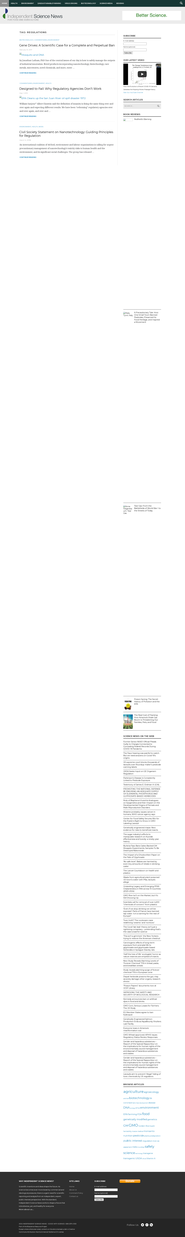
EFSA (138, 1108)
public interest (132, 1140)
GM (125, 1125)
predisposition (155, 1136)
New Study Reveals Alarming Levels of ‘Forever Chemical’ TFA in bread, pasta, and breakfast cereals (141, 963)
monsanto (149, 1131)
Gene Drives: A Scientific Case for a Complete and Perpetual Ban (67, 45)
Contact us (73, 1196)
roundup (141, 1147)
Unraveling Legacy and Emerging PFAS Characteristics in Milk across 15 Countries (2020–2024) (142, 888)
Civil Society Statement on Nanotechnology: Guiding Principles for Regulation (66, 134)
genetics (152, 1119)
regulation (147, 1141)
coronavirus (129, 1103)
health (152, 1126)
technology (139, 1153)
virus (144, 1158)
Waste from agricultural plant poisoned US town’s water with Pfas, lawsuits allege (141, 879)
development (143, 1103)
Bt (151, 1098)
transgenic (129, 1158)
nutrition (128, 1135)
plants (146, 1136)
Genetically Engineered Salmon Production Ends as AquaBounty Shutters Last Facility (142, 1021)
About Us (73, 1190)
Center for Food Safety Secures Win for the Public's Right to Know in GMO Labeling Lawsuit (141, 820)
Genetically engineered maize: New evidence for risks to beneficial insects (140, 829)
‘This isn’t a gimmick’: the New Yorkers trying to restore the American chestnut (141, 937)
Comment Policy (76, 1193)
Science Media (106, 3)
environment (149, 1107)
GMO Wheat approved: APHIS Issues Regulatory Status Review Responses (140, 1036)
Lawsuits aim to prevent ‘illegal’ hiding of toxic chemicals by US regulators (142, 1075)
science (129, 1153)
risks (134, 1147)
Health (14, 3)
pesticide (138, 1135)
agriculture (133, 1091)
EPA (125, 1114)
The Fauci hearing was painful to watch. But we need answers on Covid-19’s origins (141, 755)
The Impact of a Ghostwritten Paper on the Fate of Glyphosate (141, 856)
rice (154, 1141)
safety (149, 1146)
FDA (139, 1114)
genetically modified (135, 1119)
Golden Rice (144, 1126)
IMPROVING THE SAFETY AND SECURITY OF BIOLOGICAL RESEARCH (141, 993)
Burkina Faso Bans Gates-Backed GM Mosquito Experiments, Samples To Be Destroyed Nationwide (141, 848)
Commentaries (40, 40)
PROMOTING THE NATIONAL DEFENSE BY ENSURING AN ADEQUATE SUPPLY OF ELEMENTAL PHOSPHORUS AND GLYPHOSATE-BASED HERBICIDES (141, 792)
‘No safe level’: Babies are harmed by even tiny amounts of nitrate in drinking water (141, 863)
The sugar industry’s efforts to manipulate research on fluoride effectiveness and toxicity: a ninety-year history (141, 838)
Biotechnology (88, 3)
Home (4, 3)
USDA (138, 1158)
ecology (132, 1108)
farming (132, 1114)
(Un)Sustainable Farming (49, 3)
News (41, 127)
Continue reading (28, 73)
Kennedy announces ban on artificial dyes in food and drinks (140, 1000)
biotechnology (139, 1098)
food (146, 1114)
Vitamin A (150, 1158)
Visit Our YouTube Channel (133, 92)
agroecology (151, 1091)
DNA (126, 1107)
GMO (133, 1125)
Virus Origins (71, 3)
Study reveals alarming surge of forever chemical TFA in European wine (141, 971)
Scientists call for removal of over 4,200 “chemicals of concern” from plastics (141, 903)
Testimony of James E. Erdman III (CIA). (141, 785)
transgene (148, 1153)
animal (126, 1098)
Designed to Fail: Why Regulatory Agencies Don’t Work (60, 88)
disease (151, 1103)
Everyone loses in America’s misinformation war (136, 1029)
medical (140, 1131)
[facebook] (147, 1225)
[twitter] (142, 1225)
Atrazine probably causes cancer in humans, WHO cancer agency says (139, 813)
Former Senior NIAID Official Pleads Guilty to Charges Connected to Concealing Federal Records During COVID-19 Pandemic (139, 745)
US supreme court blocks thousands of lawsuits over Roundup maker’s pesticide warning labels (142, 764)
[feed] (151, 1225)
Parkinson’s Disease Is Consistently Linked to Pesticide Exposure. (139, 779)
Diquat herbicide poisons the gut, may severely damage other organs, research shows (141, 979)
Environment (27, 3)
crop (137, 1103)
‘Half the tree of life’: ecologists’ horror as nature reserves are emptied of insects (142, 955)
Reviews (120, 3)
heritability (127, 1131)
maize (134, 1131)
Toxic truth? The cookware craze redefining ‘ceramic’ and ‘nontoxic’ (139, 921)
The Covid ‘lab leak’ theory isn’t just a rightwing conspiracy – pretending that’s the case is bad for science (141, 929)
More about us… (26, 1209)
